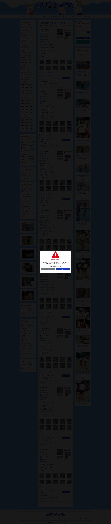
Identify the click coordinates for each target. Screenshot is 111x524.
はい (63, 269)
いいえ (48, 269)
